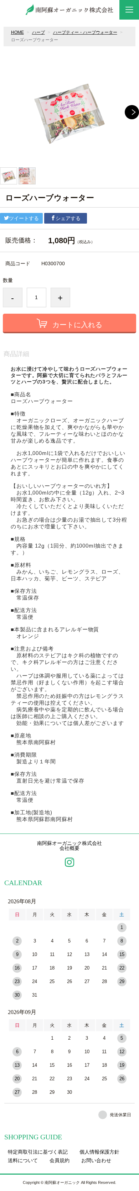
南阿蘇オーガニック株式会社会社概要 (69, 846)
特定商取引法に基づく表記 (38, 1151)
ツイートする (24, 218)
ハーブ (38, 32)
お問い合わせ (96, 1160)
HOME (17, 32)
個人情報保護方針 (99, 1151)
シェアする (68, 218)
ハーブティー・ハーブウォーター (85, 32)
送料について (23, 1160)
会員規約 (60, 1160)
